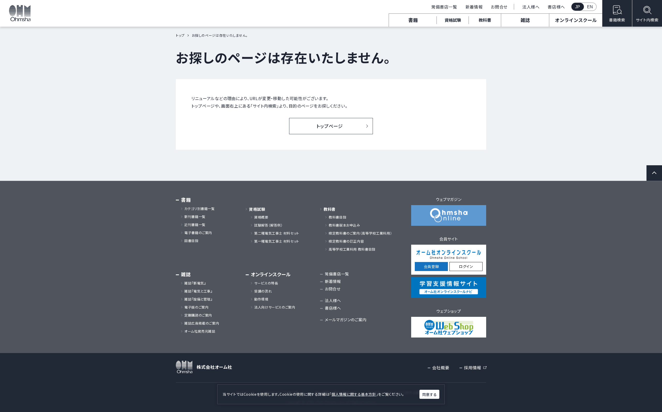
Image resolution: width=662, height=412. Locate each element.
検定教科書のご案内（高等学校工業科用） (360, 233)
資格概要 (261, 217)
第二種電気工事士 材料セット (276, 233)
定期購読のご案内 (198, 315)
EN (590, 7)
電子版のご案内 (196, 307)
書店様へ (556, 7)
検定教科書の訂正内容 (346, 241)
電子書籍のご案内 (198, 232)
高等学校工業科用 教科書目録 (352, 249)
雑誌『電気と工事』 (198, 291)
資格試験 (453, 20)
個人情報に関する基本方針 (354, 394)
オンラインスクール (576, 20)
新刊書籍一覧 (195, 216)
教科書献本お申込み (344, 225)
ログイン (466, 266)
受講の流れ (263, 291)
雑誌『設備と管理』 (198, 299)
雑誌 (525, 20)
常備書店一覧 (444, 7)
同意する (429, 394)
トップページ (330, 126)
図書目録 (191, 240)
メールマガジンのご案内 (345, 319)
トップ (180, 35)
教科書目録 (337, 217)
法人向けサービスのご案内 (274, 307)
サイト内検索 (647, 20)
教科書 (485, 20)
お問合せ (499, 7)
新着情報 (474, 7)
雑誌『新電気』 (195, 283)
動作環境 (261, 299)
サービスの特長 (266, 283)
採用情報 (475, 367)
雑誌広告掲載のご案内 (203, 323)
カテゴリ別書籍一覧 (199, 208)
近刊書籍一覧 (195, 224)
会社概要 (440, 367)
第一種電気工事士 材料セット (276, 241)
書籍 (413, 20)
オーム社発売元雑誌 (199, 331)
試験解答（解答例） (268, 225)
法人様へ (531, 7)
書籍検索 (617, 20)
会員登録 (431, 266)
